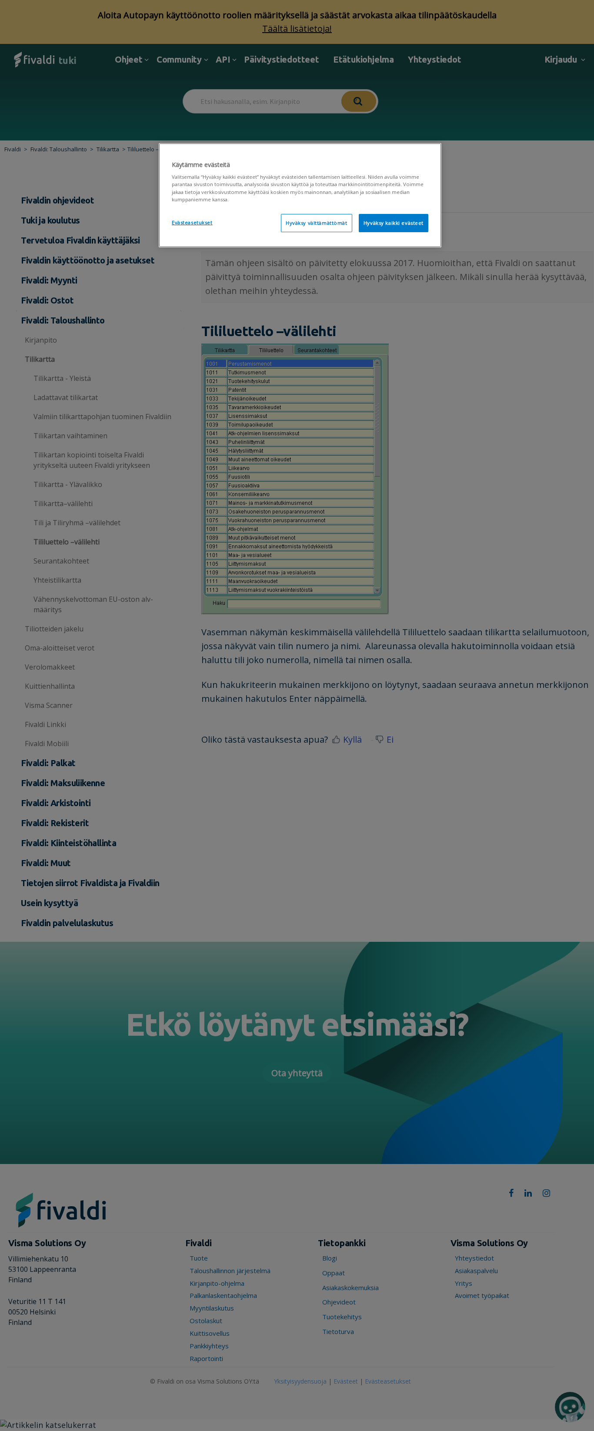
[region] (300, 195)
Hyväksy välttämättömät (316, 223)
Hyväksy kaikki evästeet (394, 223)
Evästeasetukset (192, 222)
